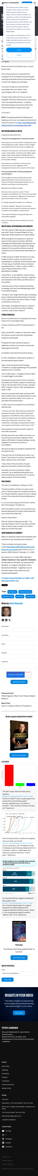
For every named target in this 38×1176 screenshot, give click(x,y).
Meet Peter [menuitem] (5, 1066)
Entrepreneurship (25, 592)
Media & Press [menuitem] (6, 1088)
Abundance (12, 592)
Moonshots (30, 596)
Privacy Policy (10, 31)
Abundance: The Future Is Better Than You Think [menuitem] (17, 1103)
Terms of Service (7, 1161)
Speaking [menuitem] (5, 1070)
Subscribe (19, 1013)
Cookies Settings (7, 1164)
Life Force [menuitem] (5, 1099)
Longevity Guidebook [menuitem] (9, 1120)
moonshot (19, 596)
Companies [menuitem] (5, 1081)
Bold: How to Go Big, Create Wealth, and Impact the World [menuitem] (18, 1108)
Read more (10, 808)
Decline (19, 55)
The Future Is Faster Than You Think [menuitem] (13, 1112)
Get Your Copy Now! (19, 755)
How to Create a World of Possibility (16, 706)
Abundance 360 (8, 596)
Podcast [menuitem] (4, 1077)
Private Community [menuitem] (8, 1084)
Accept (19, 50)
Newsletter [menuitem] (5, 1074)
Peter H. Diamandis (16, 603)
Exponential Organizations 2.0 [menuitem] (11, 1116)
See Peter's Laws (19, 958)
